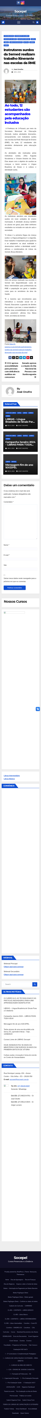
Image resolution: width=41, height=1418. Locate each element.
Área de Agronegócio (17, 1279)
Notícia (26, 42)
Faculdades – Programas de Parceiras (15, 1345)
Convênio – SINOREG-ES (14, 1327)
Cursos (13, 1332)
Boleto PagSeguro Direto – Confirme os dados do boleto (20, 1301)
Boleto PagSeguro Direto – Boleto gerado (20, 1297)
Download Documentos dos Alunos (27, 1332)
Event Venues (14, 1340)
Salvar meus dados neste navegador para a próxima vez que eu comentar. (20, 579)
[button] (33, 22)
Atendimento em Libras (22, 36)
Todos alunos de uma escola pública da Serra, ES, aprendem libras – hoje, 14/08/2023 (19, 1032)
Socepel (20, 11)
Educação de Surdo (10, 39)
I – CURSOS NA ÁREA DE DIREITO (20, 1365)
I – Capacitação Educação (11, 1378)
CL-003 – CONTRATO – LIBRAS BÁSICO (20, 1310)
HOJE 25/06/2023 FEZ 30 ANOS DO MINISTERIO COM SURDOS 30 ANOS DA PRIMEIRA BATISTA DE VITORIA (20, 1047)
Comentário (8, 502)
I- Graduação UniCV (29, 1382)
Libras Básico (9, 779)
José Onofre (18, 69)
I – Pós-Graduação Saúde (13, 1382)
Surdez (32, 42)
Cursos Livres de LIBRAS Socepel (17, 1039)
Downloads (15, 1413)
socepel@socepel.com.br (19, 1079)
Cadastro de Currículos (16, 1306)
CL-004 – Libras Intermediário (13, 1323)
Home (7, 1279)
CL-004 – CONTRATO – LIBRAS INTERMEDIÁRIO (20, 1319)
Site (5, 565)
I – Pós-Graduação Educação (29, 1378)
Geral (33, 39)
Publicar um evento (25, 1396)
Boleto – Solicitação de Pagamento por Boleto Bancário (20, 1288)
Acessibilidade (8, 36)
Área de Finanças (30, 1279)
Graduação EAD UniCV (20, 1349)
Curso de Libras (11, 412)
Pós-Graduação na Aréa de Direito (26, 1391)
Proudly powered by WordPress (14, 1272)
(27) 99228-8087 (23, 1086)
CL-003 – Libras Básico (20, 1314)
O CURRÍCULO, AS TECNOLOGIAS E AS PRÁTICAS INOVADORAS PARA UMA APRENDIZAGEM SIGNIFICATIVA (20, 1000)
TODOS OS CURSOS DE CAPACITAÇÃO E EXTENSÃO (20, 1404)
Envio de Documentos (20, 1336)
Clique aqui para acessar (14, 967)
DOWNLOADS (7, 1336)
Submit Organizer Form (14, 1400)
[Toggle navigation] (19, 22)
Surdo (6, 45)
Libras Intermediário (12, 776)
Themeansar (20, 1274)
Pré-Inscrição (14, 1396)
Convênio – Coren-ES (30, 1323)
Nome (6, 545)
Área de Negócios (9, 1284)
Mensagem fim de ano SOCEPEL (19, 466)
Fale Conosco (33, 1345)
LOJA (18, 1387)
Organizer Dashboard (28, 1387)
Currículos (6, 1332)
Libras (6, 42)
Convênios (27, 1327)
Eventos (22, 1340)
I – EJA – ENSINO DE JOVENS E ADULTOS (20, 1369)
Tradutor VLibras (9, 1409)
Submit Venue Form (28, 1400)
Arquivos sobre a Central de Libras (26, 1284)
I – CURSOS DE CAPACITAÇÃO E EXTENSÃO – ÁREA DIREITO (20, 1359)
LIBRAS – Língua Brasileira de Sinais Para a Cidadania (19, 422)
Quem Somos (24, 1413)
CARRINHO (28, 1306)
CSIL (33, 1327)
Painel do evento (9, 1391)
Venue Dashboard (21, 1409)
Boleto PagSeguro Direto (20, 1293)
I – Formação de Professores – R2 (20, 1374)
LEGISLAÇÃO (10, 1387)
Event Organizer (33, 1336)
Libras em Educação (16, 42)
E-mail (7, 555)
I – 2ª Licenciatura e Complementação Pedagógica (20, 1354)
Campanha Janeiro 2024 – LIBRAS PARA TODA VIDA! (20, 445)
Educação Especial (24, 39)
